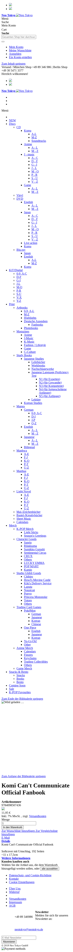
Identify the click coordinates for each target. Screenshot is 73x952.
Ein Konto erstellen (20, 57)
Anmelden (15, 53)
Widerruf (14, 892)
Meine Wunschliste (20, 50)
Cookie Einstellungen (21, 882)
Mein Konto (16, 47)
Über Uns (15, 888)
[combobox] (18, 37)
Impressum (15, 902)
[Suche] (2, 41)
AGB (12, 905)
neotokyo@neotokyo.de (29, 929)
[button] (18, 830)
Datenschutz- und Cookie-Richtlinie (30, 875)
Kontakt (14, 878)
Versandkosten (37, 816)
